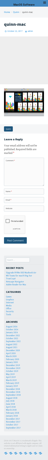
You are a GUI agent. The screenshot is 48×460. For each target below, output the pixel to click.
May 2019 (10, 374)
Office (8, 308)
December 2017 (13, 419)
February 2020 (12, 359)
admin (30, 31)
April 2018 (11, 407)
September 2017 (13, 428)
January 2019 (12, 386)
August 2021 (11, 347)
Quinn (16, 12)
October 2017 (12, 425)
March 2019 (11, 380)
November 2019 (13, 368)
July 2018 (10, 401)
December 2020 (13, 350)
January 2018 (12, 416)
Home (7, 12)
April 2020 (11, 353)
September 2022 (13, 341)
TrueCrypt (11, 278)
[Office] (16, 453)
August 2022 (11, 344)
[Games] (25, 453)
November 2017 (13, 422)
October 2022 (12, 338)
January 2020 (12, 362)
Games (9, 296)
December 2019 (13, 365)
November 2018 (13, 392)
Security (10, 311)
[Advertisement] (24, 60)
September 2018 (13, 395)
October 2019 (12, 371)
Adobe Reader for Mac (16, 284)
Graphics (10, 299)
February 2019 (12, 383)
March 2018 (11, 410)
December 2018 (13, 389)
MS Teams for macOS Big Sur (19, 275)
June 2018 (10, 404)
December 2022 (13, 335)
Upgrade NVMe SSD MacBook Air (21, 272)
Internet (10, 302)
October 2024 (12, 329)
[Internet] (11, 453)
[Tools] (40, 453)
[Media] (21, 453)
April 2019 (11, 377)
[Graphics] (30, 453)
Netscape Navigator (15, 281)
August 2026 (11, 326)
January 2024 (12, 332)
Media (8, 305)
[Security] (35, 453)
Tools (8, 314)
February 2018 (12, 413)
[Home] (6, 453)
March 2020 (11, 356)
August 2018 (11, 398)
